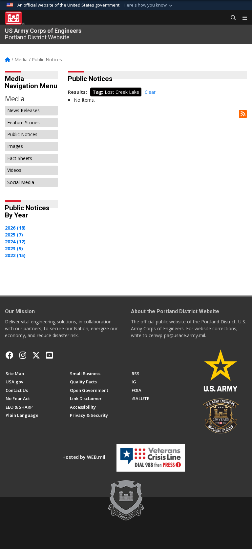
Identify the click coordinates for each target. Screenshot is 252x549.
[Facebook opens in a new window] (9, 355)
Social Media (20, 182)
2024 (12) (15, 241)
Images (15, 146)
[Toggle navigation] (242, 18)
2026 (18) (15, 228)
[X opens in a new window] (36, 355)
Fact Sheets (19, 158)
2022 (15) (15, 255)
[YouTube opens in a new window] (49, 355)
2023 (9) (14, 248)
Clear (150, 92)
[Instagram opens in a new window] (22, 355)
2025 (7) (14, 235)
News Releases (23, 110)
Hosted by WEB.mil (83, 457)
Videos (14, 170)
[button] (149, 5)
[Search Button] (231, 18)
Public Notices (22, 134)
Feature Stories (23, 122)
